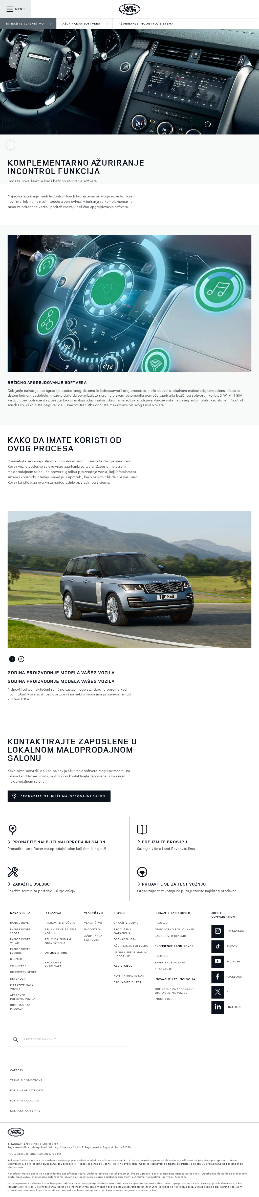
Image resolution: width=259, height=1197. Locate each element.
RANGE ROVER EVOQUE (20, 951)
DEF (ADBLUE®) (125, 939)
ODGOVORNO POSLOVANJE (174, 929)
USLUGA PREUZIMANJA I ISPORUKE (130, 954)
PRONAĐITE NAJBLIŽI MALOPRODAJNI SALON (63, 796)
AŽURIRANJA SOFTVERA (93, 938)
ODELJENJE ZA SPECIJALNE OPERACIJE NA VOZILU (175, 991)
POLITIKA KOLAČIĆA (24, 1100)
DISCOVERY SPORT (23, 972)
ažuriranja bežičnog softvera (182, 395)
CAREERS (16, 1070)
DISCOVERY (18, 965)
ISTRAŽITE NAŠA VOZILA (22, 987)
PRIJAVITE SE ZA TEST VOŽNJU (61, 931)
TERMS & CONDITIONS (26, 1080)
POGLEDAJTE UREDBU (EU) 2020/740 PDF (35, 1154)
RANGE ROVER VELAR (20, 941)
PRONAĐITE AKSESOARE (53, 964)
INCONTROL (92, 929)
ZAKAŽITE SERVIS (126, 922)
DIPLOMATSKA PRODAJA (20, 1007)
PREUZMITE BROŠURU (60, 922)
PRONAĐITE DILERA (128, 982)
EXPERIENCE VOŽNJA (170, 962)
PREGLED (161, 922)
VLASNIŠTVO (93, 922)
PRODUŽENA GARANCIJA (123, 931)
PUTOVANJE (163, 969)
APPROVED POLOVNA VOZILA (22, 997)
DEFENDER (17, 978)
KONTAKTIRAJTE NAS (129, 975)
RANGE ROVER (20, 922)
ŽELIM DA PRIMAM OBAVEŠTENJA (58, 941)
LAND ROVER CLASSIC (170, 936)
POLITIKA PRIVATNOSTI (26, 1090)
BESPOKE (16, 959)
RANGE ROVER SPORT (20, 931)
